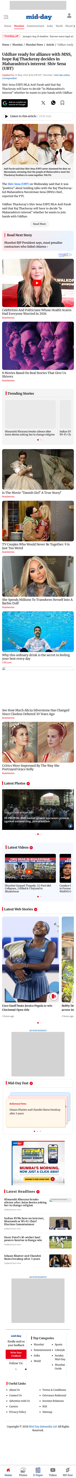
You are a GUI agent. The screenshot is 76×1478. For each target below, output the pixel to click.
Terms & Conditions (54, 1389)
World (37, 1361)
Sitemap (47, 1412)
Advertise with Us (19, 1401)
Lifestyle (60, 1350)
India (37, 1355)
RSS (44, 1406)
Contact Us (15, 1395)
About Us (14, 1389)
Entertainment (42, 1350)
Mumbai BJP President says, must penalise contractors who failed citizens (33, 244)
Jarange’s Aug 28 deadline (35, 36)
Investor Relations (53, 1401)
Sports (58, 1344)
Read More (39, 224)
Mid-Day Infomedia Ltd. (43, 1426)
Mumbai (39, 1344)
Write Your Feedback (16, 1354)
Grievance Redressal (54, 1395)
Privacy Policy (17, 1412)
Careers (13, 1406)
